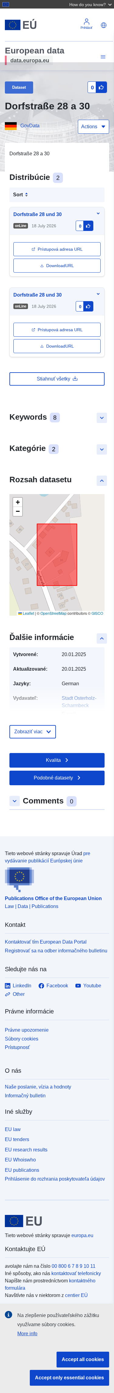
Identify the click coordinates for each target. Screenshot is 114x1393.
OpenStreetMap (53, 613)
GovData (30, 125)
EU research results (26, 1149)
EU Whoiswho (20, 1159)
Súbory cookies (21, 1038)
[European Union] (55, 1221)
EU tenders (17, 1139)
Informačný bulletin (25, 1095)
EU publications (22, 1170)
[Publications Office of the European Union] (54, 879)
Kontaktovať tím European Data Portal (46, 941)
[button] (91, 4)
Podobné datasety (53, 777)
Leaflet (28, 613)
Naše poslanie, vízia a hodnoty (38, 1086)
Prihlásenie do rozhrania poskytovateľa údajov (55, 1178)
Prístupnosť (17, 1047)
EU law (13, 1129)
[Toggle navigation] (102, 57)
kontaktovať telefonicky (76, 1273)
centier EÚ (76, 1295)
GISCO (97, 613)
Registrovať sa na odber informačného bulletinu (56, 950)
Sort (18, 194)
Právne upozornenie (27, 1030)
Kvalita (53, 760)
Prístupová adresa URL (60, 249)
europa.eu (82, 1235)
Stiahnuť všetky (53, 378)
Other (19, 994)
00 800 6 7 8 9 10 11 (73, 1266)
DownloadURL (60, 265)
